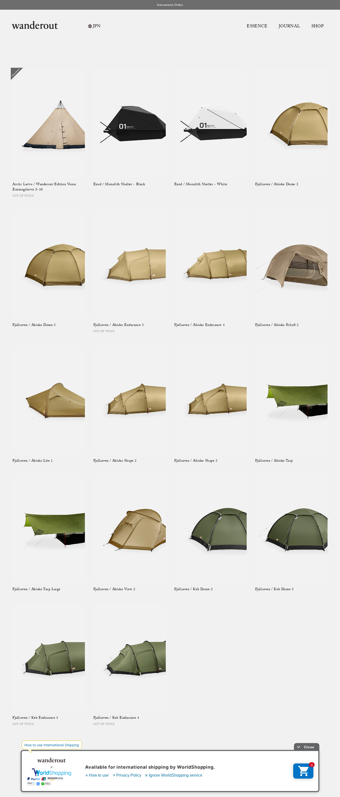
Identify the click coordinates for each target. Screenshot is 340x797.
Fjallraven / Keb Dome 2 (193, 589)
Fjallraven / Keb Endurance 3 (35, 718)
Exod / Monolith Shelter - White (200, 184)
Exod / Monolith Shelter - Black (119, 184)
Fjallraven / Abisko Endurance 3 (118, 325)
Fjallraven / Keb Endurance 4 (116, 718)
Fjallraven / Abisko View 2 (114, 589)
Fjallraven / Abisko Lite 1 (32, 461)
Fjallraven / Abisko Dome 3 (34, 325)
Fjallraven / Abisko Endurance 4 (199, 325)
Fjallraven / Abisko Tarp (274, 461)
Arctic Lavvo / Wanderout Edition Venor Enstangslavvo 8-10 (44, 187)
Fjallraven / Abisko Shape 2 (115, 461)
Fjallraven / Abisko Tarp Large (36, 589)
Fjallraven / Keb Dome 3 (274, 589)
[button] (318, 27)
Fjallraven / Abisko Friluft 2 (277, 325)
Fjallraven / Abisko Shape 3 (196, 461)
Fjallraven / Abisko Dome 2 (276, 184)
